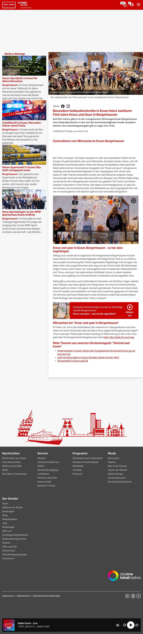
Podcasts (77, 474)
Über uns (7, 531)
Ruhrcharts (113, 458)
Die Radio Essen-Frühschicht (88, 458)
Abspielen (130, 310)
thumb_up (137, 625)
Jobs (4, 523)
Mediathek (78, 466)
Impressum (8, 558)
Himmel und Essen (47, 477)
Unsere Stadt (44, 481)
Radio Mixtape (115, 474)
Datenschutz (8, 550)
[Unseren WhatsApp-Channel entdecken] (127, 596)
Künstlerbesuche (117, 477)
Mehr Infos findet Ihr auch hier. (118, 337)
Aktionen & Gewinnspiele (86, 462)
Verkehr (41, 458)
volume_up (118, 625)
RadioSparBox (9, 519)
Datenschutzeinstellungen (46, 596)
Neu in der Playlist (117, 466)
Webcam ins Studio (12, 507)
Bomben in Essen (46, 485)
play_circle (130, 625)
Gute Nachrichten (11, 462)
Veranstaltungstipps (48, 470)
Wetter (41, 466)
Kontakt (6, 542)
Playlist (112, 462)
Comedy (77, 470)
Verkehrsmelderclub (48, 462)
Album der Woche (117, 470)
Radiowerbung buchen (14, 539)
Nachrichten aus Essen (14, 458)
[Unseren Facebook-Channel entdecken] (133, 596)
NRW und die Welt (12, 466)
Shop (5, 515)
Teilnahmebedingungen (14, 554)
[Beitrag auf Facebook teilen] (63, 106)
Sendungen (8, 511)
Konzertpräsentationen (120, 481)
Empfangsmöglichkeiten (15, 535)
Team (5, 503)
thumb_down (124, 625)
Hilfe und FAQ (9, 546)
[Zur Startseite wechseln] (9, 5)
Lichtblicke (43, 474)
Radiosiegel (8, 527)
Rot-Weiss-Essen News (14, 474)
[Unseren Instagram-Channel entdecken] (138, 596)
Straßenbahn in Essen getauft (72, 361)
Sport (5, 470)
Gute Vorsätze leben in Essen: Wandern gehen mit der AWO (88, 357)
